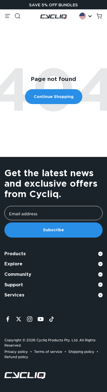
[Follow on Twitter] (18, 319)
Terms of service (48, 351)
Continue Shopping (54, 96)
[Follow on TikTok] (51, 319)
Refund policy (16, 356)
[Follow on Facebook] (7, 319)
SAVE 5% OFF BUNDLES (53, 5)
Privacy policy (16, 351)
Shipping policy (81, 351)
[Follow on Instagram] (29, 319)
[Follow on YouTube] (40, 319)
